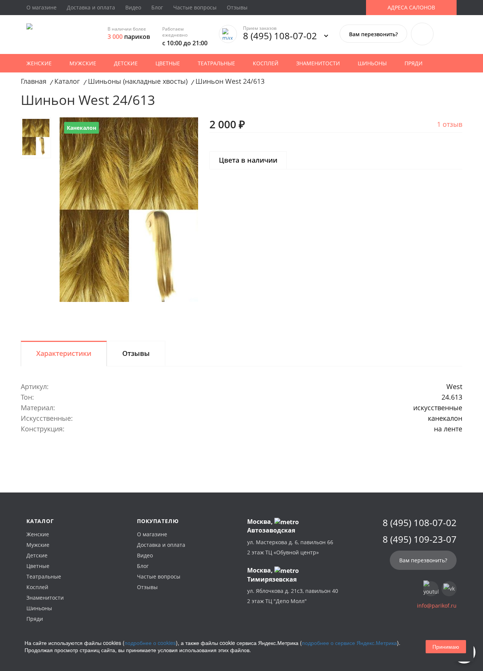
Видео (133, 7)
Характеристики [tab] (63, 353)
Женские (39, 63)
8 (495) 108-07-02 (280, 35)
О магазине (41, 7)
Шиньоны (372, 63)
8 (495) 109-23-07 (420, 539)
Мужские (82, 63)
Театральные (216, 63)
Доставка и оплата (91, 7)
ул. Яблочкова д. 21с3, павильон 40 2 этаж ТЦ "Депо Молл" (292, 596)
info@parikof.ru (437, 605)
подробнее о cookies (150, 642)
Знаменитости (318, 63)
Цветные (167, 63)
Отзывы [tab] (136, 353)
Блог (157, 7)
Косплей (265, 63)
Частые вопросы (195, 7)
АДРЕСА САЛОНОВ (411, 7)
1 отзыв (449, 124)
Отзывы (237, 7)
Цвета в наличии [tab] (248, 160)
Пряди (414, 63)
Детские (126, 63)
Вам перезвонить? (373, 34)
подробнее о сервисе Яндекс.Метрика (349, 642)
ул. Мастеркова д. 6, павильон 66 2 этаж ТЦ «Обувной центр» (290, 547)
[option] (129, 209)
